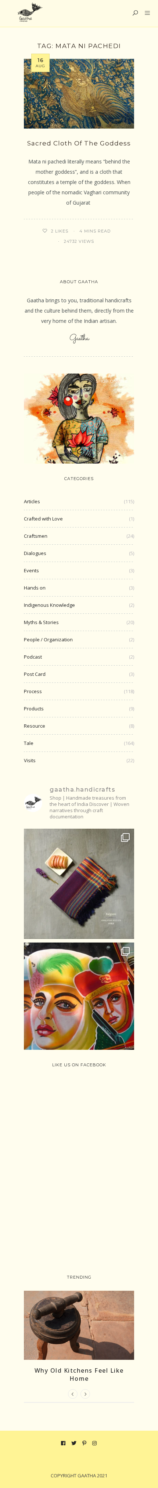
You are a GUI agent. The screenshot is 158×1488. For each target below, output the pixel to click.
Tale (28, 743)
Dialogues (35, 553)
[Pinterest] (84, 1443)
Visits (30, 760)
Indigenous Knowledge (49, 605)
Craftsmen (35, 536)
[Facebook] (63, 1443)
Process (33, 691)
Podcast (33, 656)
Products (34, 708)
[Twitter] (74, 1443)
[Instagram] (94, 1443)
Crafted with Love (43, 518)
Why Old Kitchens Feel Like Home (79, 1374)
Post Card (35, 674)
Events (31, 570)
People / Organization (48, 639)
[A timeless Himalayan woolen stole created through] (79, 884)
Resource (34, 726)
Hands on (35, 587)
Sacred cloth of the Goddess (79, 143)
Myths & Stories (41, 622)
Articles (32, 501)
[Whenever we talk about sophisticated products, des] (79, 998)
